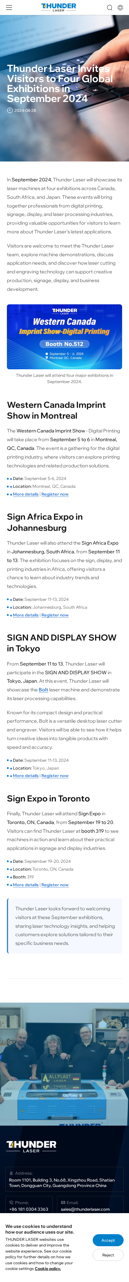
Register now (55, 494)
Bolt (43, 690)
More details (26, 494)
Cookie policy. (48, 1268)
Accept (108, 1240)
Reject (108, 1255)
